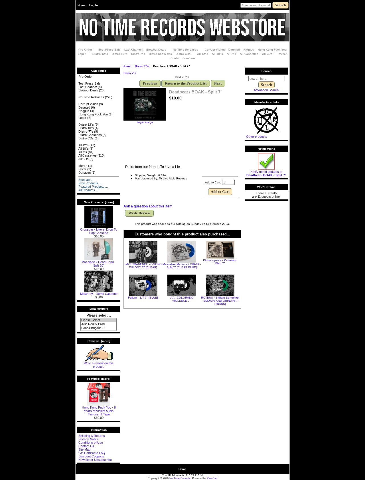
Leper (82, 53)
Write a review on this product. (98, 364)
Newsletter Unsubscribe (95, 459)
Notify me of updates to (266, 173)
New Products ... (90, 183)
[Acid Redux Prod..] (98, 324)
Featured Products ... (93, 186)
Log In (93, 5)
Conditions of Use (90, 442)
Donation (188, 58)
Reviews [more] (99, 341)
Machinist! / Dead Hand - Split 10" (99, 263)
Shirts (175, 58)
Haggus (249, 49)
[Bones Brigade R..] (98, 328)
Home (82, 5)
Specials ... (86, 179)
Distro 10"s (119, 53)
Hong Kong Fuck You (272, 49)
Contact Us (86, 446)
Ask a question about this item (148, 206)
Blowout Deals (156, 49)
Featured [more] (98, 378)
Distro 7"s (142, 66)
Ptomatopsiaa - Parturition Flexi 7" (220, 262)
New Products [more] (99, 202)
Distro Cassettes (160, 53)
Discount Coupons (91, 456)
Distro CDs (183, 53)
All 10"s (217, 53)
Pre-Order (85, 49)
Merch (283, 53)
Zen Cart (212, 478)
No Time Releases (185, 49)
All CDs (267, 53)
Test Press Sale (110, 49)
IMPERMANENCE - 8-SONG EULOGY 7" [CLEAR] (143, 266)
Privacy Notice (88, 439)
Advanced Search (266, 90)
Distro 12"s (100, 53)
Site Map (84, 449)
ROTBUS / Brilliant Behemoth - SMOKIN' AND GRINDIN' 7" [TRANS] (220, 300)
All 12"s (202, 53)
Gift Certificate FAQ (91, 453)
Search (266, 71)
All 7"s (231, 53)
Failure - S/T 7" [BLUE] (143, 297)
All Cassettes (249, 53)
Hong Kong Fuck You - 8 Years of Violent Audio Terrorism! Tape (99, 411)
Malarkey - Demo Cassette (98, 293)
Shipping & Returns (91, 435)
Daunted (234, 49)
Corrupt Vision (215, 49)
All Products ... (88, 190)
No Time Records (179, 478)
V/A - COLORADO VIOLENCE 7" (181, 299)
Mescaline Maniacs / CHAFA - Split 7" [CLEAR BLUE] (182, 266)
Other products (256, 136)
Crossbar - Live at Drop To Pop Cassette (98, 231)
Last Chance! (133, 49)
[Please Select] (98, 320)
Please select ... (99, 315)
